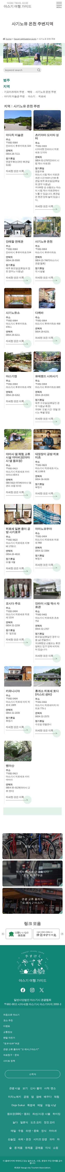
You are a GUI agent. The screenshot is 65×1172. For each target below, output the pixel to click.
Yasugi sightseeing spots (25, 39)
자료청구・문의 (11, 1054)
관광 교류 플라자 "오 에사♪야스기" (21, 1049)
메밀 (40, 1105)
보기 (25, 1088)
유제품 (29, 1147)
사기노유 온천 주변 (46, 91)
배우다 (48, 1096)
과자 (52, 1139)
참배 (38, 1096)
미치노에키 (14, 1096)
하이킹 (56, 1113)
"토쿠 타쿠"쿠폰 (11, 1043)
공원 (26, 1096)
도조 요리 (36, 1122)
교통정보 (7, 1031)
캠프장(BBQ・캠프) (18, 1113)
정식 (43, 1130)
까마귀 (53, 1130)
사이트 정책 (9, 1060)
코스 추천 (8, 1020)
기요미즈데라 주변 (14, 91)
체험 (56, 1096)
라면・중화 (32, 1130)
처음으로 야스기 (11, 1014)
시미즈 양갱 (40, 1139)
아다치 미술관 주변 (14, 96)
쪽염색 (31, 1105)
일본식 (24, 1122)
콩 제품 (18, 1147)
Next (62, 934)
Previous (3, 934)
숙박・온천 (24, 1139)
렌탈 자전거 (9, 1037)
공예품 (39, 1147)
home (8, 39)
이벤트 (6, 1026)
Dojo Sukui (18, 1105)
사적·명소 (50, 1088)
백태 (29, 91)
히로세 (42, 96)
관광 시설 (14, 1088)
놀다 (15, 1122)
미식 (48, 1147)
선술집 (12, 1139)
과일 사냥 (50, 1105)
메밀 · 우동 (17, 1130)
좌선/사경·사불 (41, 1113)
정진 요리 (49, 1122)
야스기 (31, 96)
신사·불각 (36, 1088)
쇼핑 (55, 1147)
